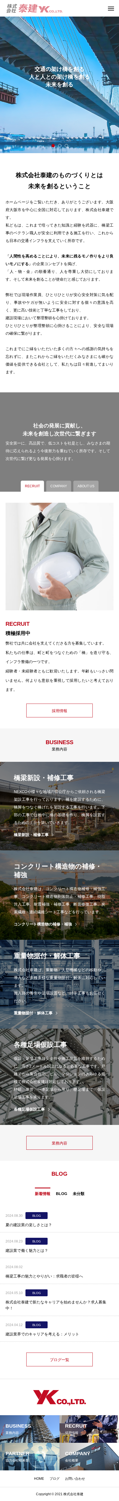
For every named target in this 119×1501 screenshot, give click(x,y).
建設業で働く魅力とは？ (27, 1250)
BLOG (61, 1193)
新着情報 (42, 1193)
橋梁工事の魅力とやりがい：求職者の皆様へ (44, 1276)
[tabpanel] (59, 76)
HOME (39, 1479)
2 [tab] (60, 145)
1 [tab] (53, 145)
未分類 (78, 1193)
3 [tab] (67, 145)
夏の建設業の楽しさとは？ (29, 1225)
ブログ (55, 1479)
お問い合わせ (75, 1479)
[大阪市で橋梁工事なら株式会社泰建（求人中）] (34, 8)
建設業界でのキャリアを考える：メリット (42, 1334)
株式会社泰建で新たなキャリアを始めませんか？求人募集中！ (56, 1305)
